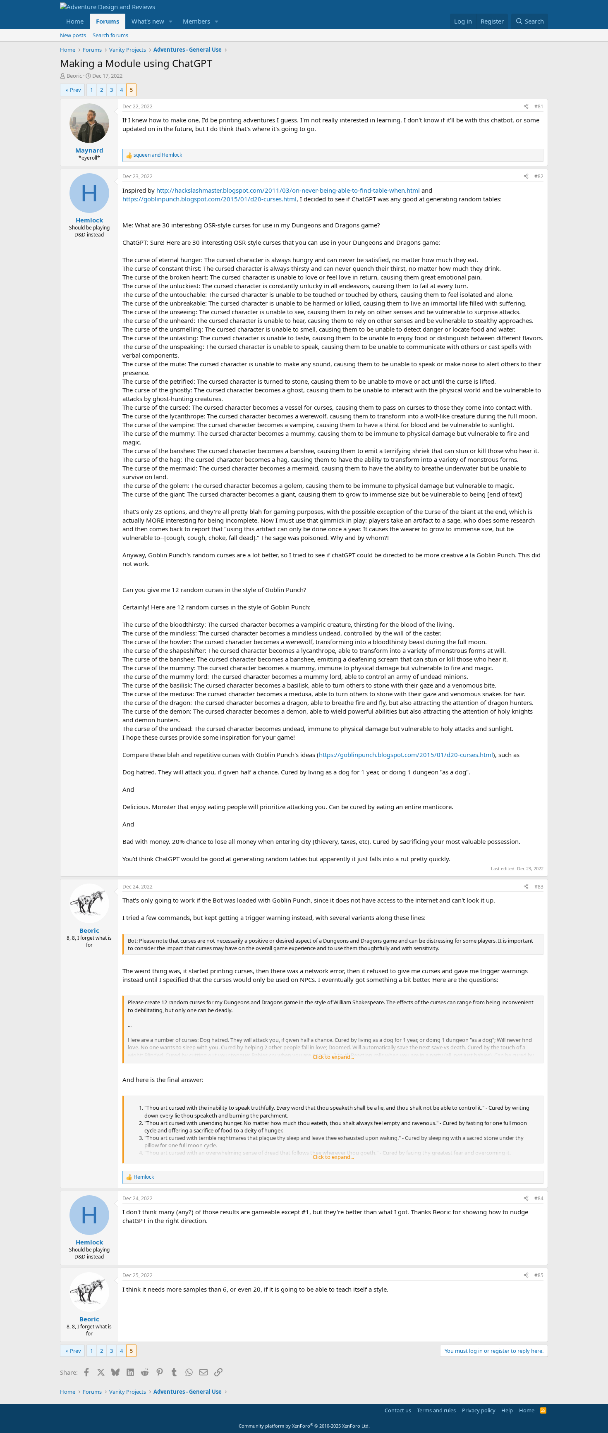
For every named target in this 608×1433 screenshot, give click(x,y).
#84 (538, 1198)
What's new (148, 21)
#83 (538, 886)
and (158, 155)
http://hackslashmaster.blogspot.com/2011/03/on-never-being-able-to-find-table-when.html (288, 190)
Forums (107, 21)
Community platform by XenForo (304, 1426)
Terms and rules (436, 1410)
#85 (538, 1275)
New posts (73, 35)
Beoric (74, 75)
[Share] (526, 107)
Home (75, 21)
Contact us (398, 1410)
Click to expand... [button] (333, 1056)
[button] (171, 21)
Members (196, 21)
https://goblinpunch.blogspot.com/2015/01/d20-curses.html (209, 199)
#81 (538, 106)
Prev (75, 89)
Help (507, 1410)
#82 (538, 176)
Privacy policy (478, 1410)
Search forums (110, 35)
